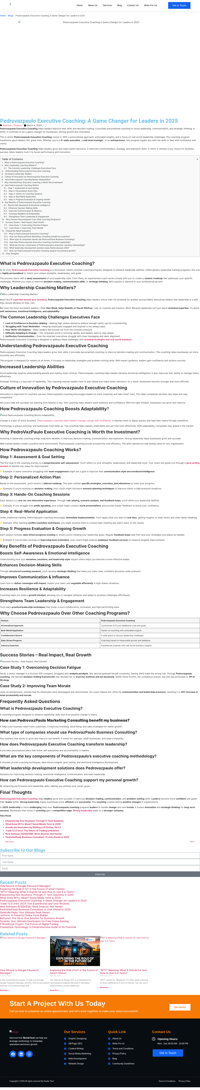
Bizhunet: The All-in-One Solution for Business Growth (32, 918)
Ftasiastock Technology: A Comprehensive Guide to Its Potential (38, 927)
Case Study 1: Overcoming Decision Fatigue (28, 225)
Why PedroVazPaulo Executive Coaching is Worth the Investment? (33, 182)
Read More (4, 990)
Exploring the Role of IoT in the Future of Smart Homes (32, 889)
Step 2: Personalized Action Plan (23, 191)
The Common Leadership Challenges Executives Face (32, 168)
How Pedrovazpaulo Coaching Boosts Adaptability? (28, 179)
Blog (119, 5)
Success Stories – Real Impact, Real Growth (24, 222)
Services (107, 5)
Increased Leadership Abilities (18, 174)
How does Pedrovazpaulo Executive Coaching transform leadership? (40, 242)
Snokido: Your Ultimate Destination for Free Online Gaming (34, 921)
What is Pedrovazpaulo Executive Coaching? (24, 162)
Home (80, 5)
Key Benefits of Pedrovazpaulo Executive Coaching (27, 202)
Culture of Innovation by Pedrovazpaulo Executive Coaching (32, 176)
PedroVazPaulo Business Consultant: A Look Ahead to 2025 (35, 909)
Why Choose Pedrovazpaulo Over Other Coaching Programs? (33, 219)
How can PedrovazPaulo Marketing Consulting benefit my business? (39, 236)
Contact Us (133, 5)
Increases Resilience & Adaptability (24, 214)
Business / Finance (12, 125)
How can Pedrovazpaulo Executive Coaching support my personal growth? (42, 251)
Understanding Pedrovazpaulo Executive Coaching (27, 171)
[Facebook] (13, 1054)
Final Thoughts (12, 253)
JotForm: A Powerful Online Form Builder (24, 915)
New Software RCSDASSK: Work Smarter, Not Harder (31, 906)
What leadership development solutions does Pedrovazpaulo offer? (39, 248)
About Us (92, 5)
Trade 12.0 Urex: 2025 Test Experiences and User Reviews (34, 903)
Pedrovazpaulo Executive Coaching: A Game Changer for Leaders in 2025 (43, 900)
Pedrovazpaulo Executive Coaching (30, 270)
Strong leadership (82, 810)
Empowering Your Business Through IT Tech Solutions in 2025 (37, 894)
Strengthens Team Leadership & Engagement (29, 216)
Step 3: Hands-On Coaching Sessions (25, 194)
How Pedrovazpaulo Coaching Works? (22, 185)
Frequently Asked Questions (18, 231)
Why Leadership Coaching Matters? (20, 165)
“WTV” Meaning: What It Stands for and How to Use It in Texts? (37, 891)
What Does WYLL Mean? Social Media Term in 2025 (30, 897)
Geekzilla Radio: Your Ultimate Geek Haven (25, 912)
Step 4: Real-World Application (22, 196)
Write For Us (150, 5)
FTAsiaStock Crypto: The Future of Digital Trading (29, 924)
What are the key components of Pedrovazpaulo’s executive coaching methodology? (47, 245)
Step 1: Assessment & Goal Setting (23, 188)
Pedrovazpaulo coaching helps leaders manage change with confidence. (74, 420)
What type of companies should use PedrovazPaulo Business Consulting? (42, 239)
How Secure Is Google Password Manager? (25, 886)
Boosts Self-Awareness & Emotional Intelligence (29, 205)
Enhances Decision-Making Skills (23, 208)
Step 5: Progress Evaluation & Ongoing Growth (29, 199)
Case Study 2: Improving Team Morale (26, 228)
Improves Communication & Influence (25, 211)
